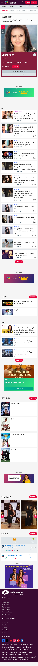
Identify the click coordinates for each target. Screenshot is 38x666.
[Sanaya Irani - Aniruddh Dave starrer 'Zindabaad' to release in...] (7, 231)
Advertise (5, 604)
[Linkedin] (22, 640)
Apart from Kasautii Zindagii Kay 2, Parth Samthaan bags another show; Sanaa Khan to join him (24, 130)
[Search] (23, 2)
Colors (4, 627)
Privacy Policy (7, 614)
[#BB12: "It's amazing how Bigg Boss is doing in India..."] (7, 155)
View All (33, 534)
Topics (19, 6)
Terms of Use (7, 612)
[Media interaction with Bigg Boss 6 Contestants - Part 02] (7, 342)
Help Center (6, 609)
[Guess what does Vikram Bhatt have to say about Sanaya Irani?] (7, 219)
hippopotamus (33, 557)
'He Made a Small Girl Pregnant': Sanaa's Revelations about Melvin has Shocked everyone (24, 116)
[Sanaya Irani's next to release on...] (7, 208)
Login (28, 2)
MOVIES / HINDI (18, 112)
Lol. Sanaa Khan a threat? (13, 555)
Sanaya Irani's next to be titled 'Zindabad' (24, 243)
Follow (15, 67)
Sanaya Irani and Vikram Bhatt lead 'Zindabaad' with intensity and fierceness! (24, 180)
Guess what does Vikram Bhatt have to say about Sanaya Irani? (24, 219)
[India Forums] (10, 2)
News (4, 6)
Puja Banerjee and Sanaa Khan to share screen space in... (24, 144)
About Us (5, 602)
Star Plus (5, 622)
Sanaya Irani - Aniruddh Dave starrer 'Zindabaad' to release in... (24, 231)
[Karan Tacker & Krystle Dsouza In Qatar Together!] (7, 254)
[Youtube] (11, 640)
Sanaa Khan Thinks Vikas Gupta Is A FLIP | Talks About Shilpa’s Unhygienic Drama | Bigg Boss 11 (24, 330)
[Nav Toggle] (2, 2)
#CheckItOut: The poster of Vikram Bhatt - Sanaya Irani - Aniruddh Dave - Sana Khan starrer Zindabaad (23, 194)
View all (19, 261)
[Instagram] (14, 640)
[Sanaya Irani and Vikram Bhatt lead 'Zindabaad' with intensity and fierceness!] (7, 180)
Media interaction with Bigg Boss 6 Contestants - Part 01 (24, 353)
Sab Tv (4, 632)
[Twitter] (7, 640)
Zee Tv (4, 625)
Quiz (26, 6)
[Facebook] (3, 640)
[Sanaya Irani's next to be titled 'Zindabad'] (7, 243)
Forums (11, 6)
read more (6, 66)
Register (34, 2)
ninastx (32, 549)
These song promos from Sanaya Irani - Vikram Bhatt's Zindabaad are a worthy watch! (24, 167)
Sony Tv (5, 630)
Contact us (6, 607)
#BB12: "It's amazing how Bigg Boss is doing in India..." (24, 155)
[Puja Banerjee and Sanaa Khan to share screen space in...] (7, 144)
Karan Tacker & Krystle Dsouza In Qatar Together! (24, 254)
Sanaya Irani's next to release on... (24, 208)
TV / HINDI (16, 125)
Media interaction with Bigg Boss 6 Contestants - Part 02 (24, 342)
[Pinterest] (18, 640)
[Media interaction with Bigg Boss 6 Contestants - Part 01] (7, 353)
